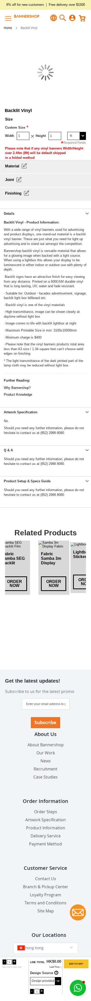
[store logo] (23, 17)
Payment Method (45, 844)
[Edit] (24, 165)
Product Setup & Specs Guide (27, 481)
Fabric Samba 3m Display (51, 558)
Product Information (45, 828)
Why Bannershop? (17, 388)
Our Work (45, 753)
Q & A (8, 450)
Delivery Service (46, 836)
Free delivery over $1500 (67, 5)
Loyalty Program (45, 895)
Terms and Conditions (45, 903)
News (45, 761)
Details (9, 213)
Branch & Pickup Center (45, 886)
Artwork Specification (20, 412)
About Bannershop (46, 745)
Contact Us (45, 878)
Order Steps (45, 811)
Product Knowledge (18, 394)
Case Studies (45, 777)
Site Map (45, 911)
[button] (78, 988)
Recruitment (45, 769)
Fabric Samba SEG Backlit (13, 558)
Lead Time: (55, 967)
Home (8, 28)
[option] (53, 568)
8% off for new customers (25, 5)
